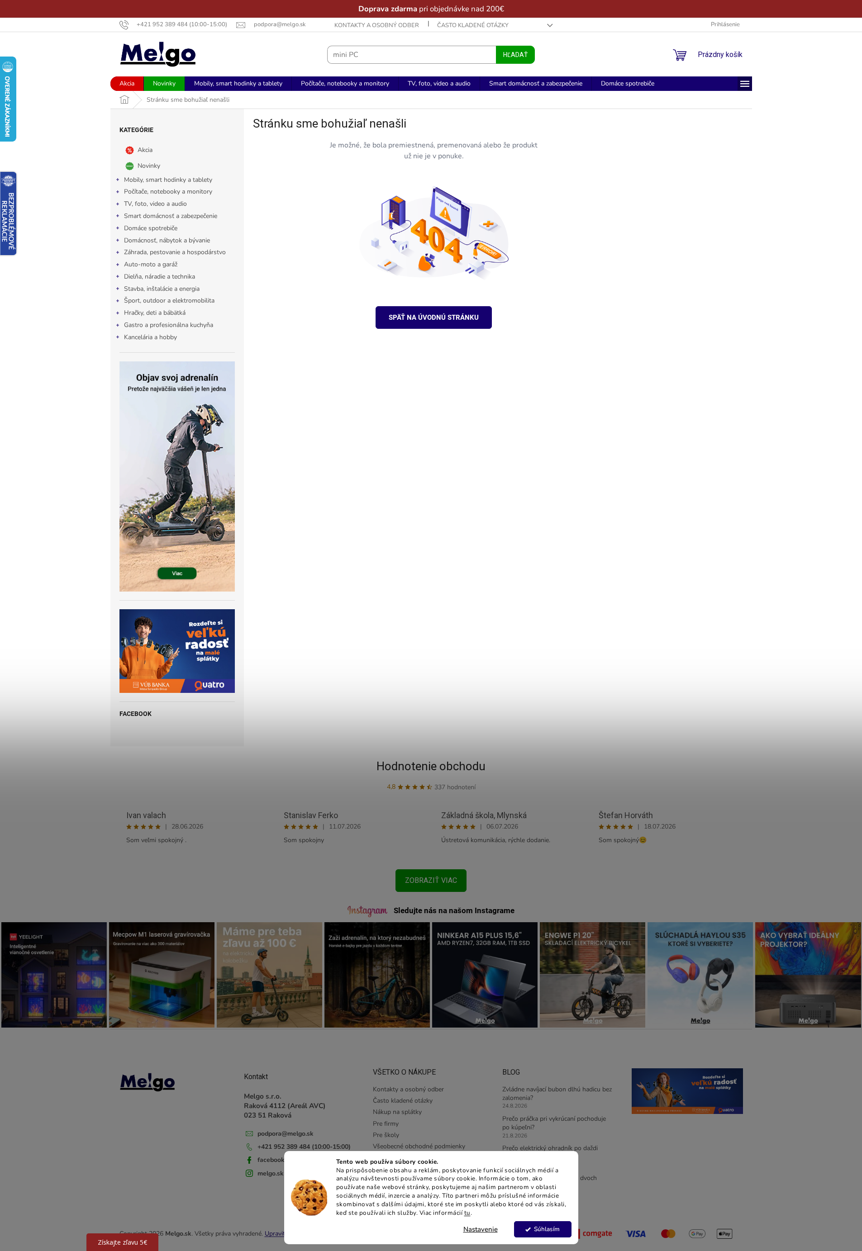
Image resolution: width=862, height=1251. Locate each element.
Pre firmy (386, 1123)
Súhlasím (547, 1229)
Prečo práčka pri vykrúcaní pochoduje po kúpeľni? (554, 1123)
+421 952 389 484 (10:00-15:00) (304, 1146)
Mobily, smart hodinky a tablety (168, 179)
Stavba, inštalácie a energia (162, 288)
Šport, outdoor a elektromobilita (169, 300)
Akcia (145, 149)
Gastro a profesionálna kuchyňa (168, 325)
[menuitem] (126, 83)
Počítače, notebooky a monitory (168, 191)
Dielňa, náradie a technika (159, 276)
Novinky (149, 165)
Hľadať (515, 54)
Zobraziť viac (431, 880)
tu (467, 1212)
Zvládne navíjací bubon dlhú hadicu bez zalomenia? (557, 1093)
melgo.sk (270, 1173)
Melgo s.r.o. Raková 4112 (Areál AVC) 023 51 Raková (285, 1105)
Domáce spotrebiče (150, 228)
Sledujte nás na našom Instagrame (454, 910)
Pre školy (386, 1135)
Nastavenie (480, 1229)
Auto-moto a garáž (150, 264)
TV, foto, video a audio (155, 203)
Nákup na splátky (397, 1112)
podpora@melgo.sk (285, 1133)
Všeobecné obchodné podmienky (419, 1146)
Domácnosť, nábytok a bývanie (167, 240)
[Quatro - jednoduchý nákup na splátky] (177, 651)
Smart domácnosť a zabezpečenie (170, 216)
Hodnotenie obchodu (431, 766)
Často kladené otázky (473, 25)
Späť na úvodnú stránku (434, 317)
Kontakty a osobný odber (376, 25)
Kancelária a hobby (150, 337)
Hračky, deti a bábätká (155, 312)
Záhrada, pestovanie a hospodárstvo (175, 252)
